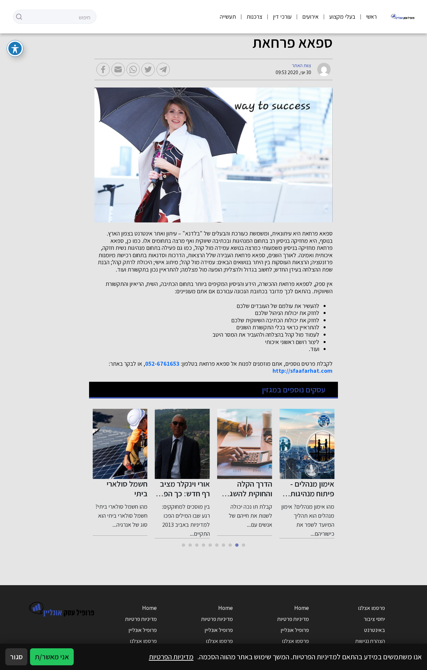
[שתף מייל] (118, 69)
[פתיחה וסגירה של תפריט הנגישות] (15, 48)
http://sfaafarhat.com (303, 370)
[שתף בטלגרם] (163, 69)
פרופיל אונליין (295, 630)
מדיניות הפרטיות (171, 656)
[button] (243, 545)
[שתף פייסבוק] (103, 69)
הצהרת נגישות (370, 641)
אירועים (310, 16)
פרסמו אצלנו (371, 608)
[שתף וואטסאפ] (133, 69)
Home (301, 608)
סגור (16, 656)
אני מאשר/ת (52, 656)
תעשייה (228, 16)
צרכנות (254, 16)
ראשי (371, 16)
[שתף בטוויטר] (148, 69)
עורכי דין (282, 16)
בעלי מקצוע (342, 16)
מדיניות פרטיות (293, 619)
